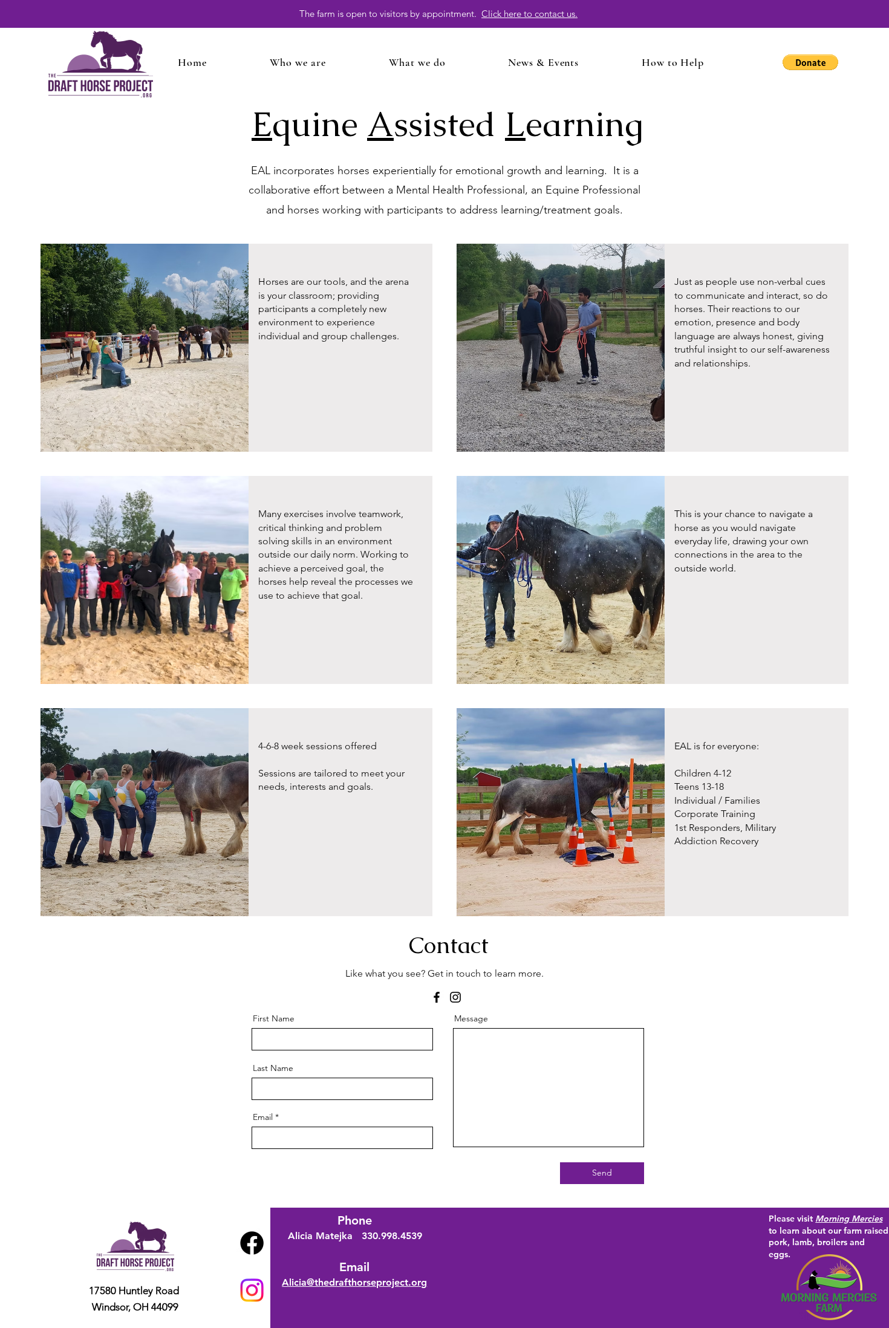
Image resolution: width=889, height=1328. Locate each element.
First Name (274, 1018)
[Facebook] (436, 997)
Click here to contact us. (529, 13)
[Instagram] (455, 997)
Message (471, 1018)
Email (263, 1117)
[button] (298, 62)
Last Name (273, 1068)
